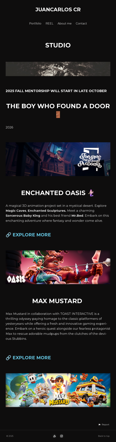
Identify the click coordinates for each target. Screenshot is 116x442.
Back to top (104, 436)
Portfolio (35, 23)
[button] (103, 425)
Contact (81, 23)
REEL (49, 23)
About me (65, 23)
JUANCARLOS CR (58, 9)
